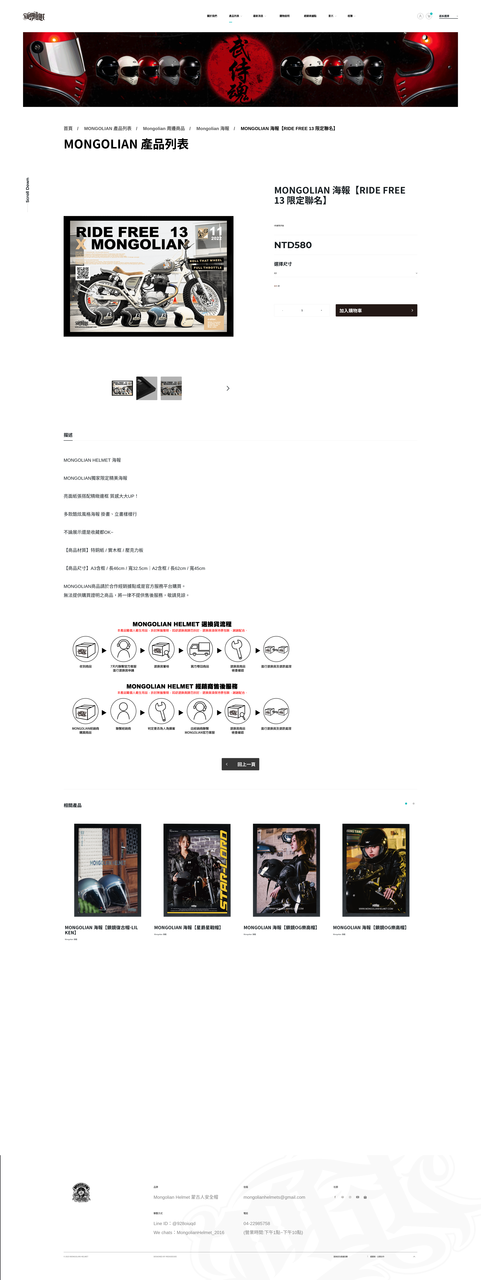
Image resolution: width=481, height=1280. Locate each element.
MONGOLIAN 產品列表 (108, 128)
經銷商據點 (310, 16)
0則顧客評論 (279, 226)
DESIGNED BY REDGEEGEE (165, 1257)
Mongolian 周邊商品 (164, 128)
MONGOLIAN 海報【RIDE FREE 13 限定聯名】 (289, 128)
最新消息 (258, 16)
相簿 (350, 16)
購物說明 (285, 16)
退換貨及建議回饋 (341, 1257)
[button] (228, 388)
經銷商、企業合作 (377, 1257)
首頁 (68, 128)
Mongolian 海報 (212, 128)
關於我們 (212, 16)
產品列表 (234, 16)
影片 (331, 16)
